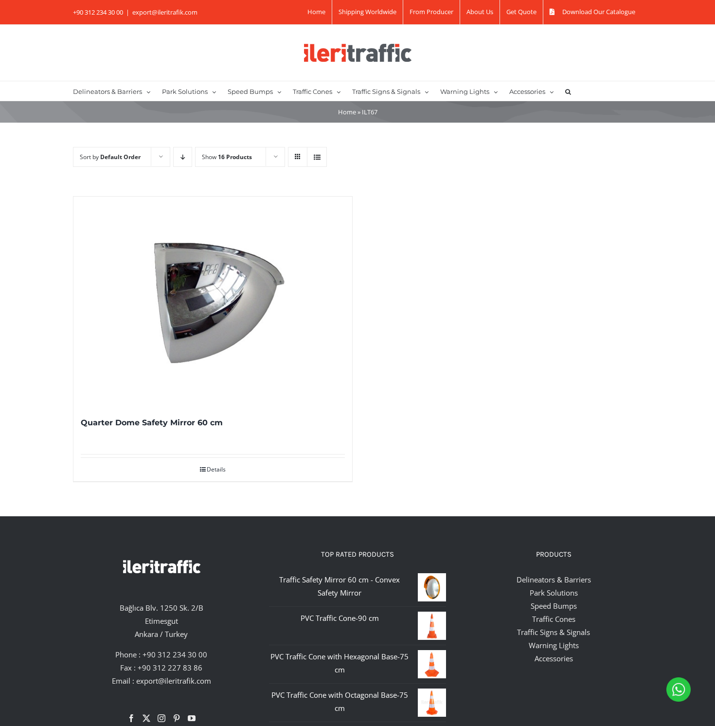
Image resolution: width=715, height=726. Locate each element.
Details (216, 469)
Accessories (554, 658)
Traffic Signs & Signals (553, 632)
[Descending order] (182, 157)
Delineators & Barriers (554, 579)
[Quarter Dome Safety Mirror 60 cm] (212, 301)
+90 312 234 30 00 (175, 654)
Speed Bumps (554, 606)
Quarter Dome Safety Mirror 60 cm (152, 422)
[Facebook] (131, 718)
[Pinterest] (176, 718)
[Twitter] (146, 718)
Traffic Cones (553, 619)
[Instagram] (161, 718)
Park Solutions (554, 593)
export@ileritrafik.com (164, 12)
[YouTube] (192, 718)
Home (347, 112)
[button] (568, 91)
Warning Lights (554, 645)
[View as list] (316, 156)
